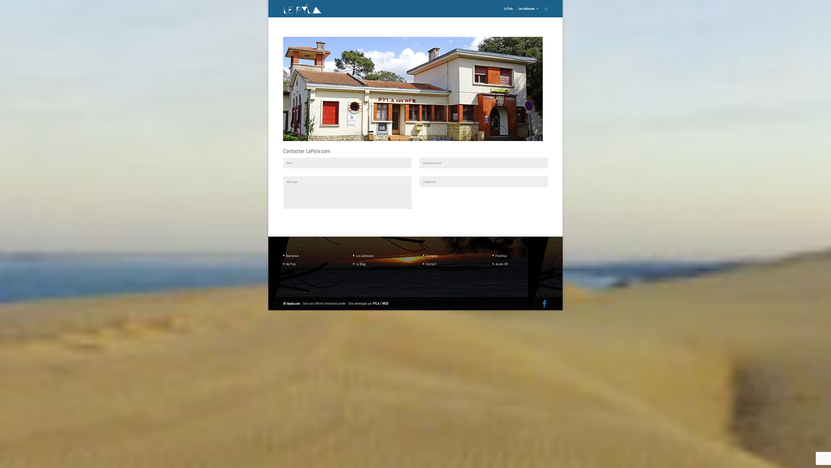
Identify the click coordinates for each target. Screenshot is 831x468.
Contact (431, 264)
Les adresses (526, 9)
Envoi (539, 197)
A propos (431, 256)
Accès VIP (502, 264)
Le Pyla (508, 9)
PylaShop (501, 256)
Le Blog (361, 264)
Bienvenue (292, 256)
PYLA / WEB (380, 303)
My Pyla (291, 264)
